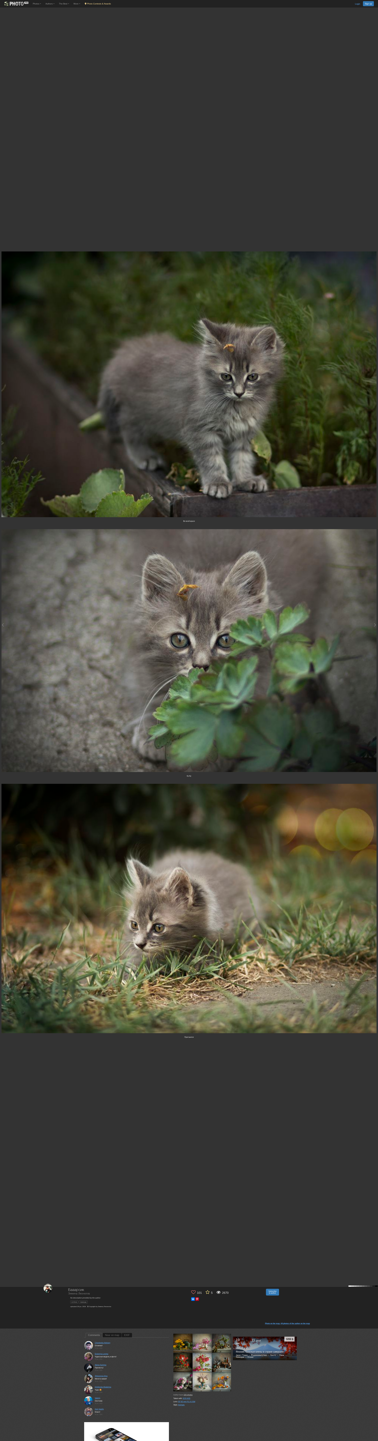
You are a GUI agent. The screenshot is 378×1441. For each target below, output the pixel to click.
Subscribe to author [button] (272, 1292)
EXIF (127, 1335)
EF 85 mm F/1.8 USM (186, 1402)
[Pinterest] (197, 1299)
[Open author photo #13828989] (202, 1382)
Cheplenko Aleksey (102, 1343)
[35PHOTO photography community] (16, 3)
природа (83, 1302)
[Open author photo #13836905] (221, 1362)
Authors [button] (49, 4)
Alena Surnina (100, 1365)
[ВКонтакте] (193, 1299)
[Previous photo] (3, 625)
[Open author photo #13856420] (202, 1362)
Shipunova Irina (101, 1376)
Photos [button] (36, 4)
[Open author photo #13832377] (183, 1382)
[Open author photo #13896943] (202, 1343)
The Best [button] (63, 4)
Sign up (368, 4)
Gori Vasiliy (99, 1409)
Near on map (112, 1335)
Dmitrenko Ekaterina (103, 1387)
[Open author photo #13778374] (221, 1382)
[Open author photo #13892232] (221, 1343)
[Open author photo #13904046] (183, 1343)
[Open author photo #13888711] (183, 1362)
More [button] (76, 4)
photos (188, 1395)
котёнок (74, 1302)
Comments (94, 1335)
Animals (181, 1405)
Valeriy (97, 1398)
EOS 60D (186, 1398)
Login (357, 4)
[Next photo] (375, 625)
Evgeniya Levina (101, 1354)
